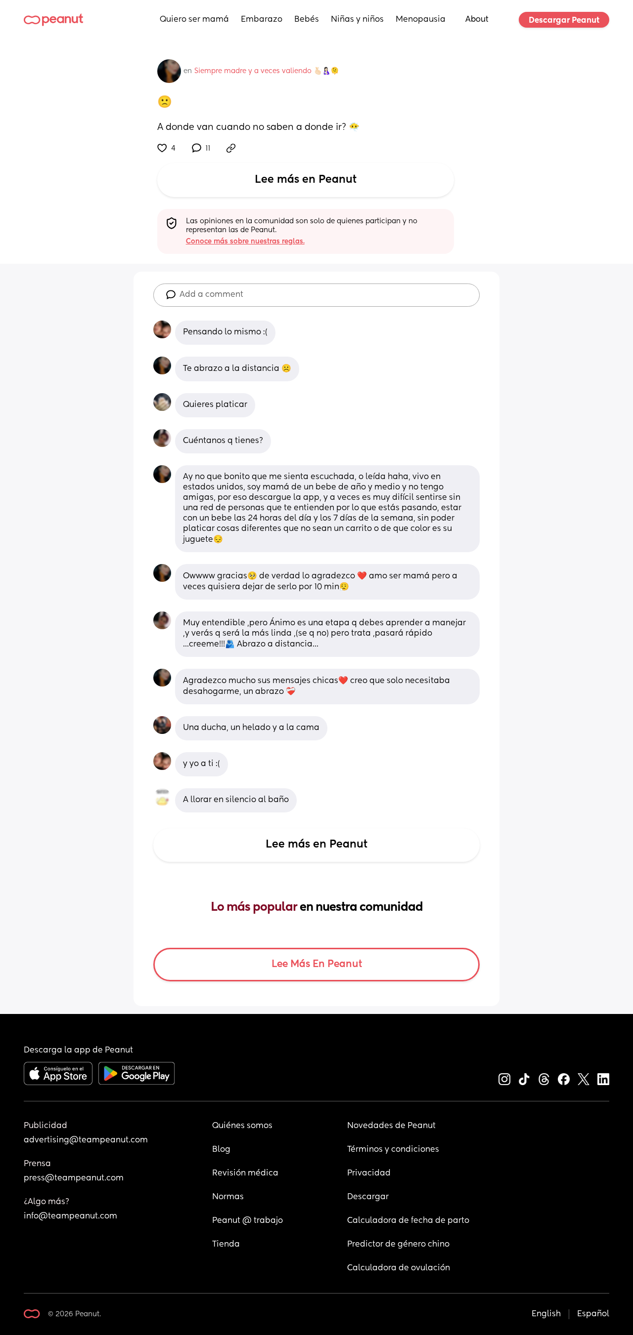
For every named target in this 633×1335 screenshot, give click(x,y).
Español (593, 1314)
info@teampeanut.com (70, 1216)
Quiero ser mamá (194, 20)
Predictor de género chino (398, 1245)
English (546, 1314)
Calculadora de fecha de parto (408, 1221)
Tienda (226, 1245)
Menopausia (421, 20)
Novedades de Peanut (391, 1126)
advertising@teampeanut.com (86, 1140)
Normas (228, 1197)
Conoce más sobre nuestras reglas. (245, 241)
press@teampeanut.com (74, 1178)
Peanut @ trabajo (247, 1221)
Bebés (306, 20)
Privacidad (369, 1173)
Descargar (368, 1197)
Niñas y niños (357, 20)
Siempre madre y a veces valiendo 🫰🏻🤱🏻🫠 (266, 71)
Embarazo (261, 20)
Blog (221, 1150)
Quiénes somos (242, 1126)
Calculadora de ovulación (398, 1268)
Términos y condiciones (393, 1150)
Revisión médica (245, 1173)
